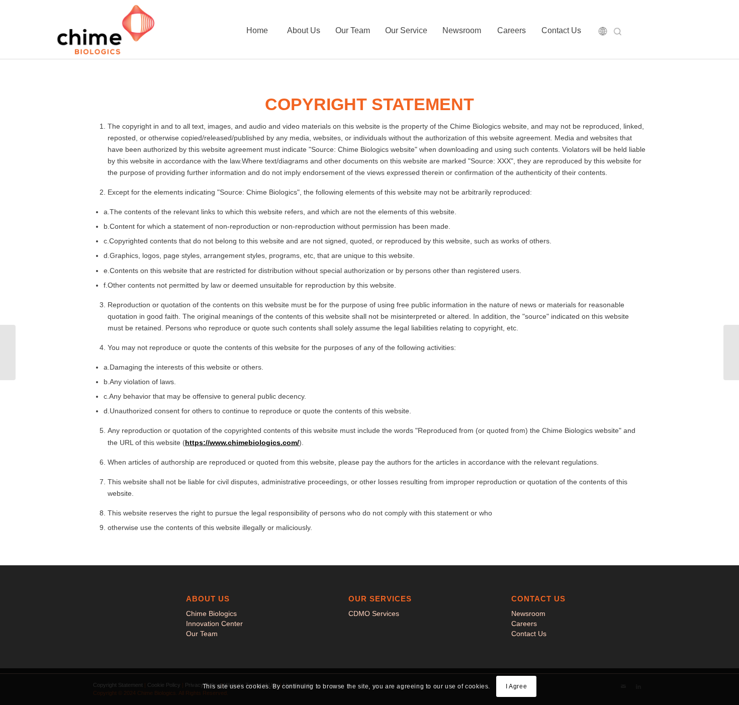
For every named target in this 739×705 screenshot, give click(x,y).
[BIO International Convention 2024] (731, 352)
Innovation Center (214, 624)
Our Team (352, 30)
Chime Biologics (211, 613)
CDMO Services (373, 613)
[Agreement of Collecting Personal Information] (8, 352)
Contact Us (561, 30)
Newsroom (461, 30)
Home (257, 30)
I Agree (516, 686)
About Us (303, 30)
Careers (511, 30)
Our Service (406, 30)
